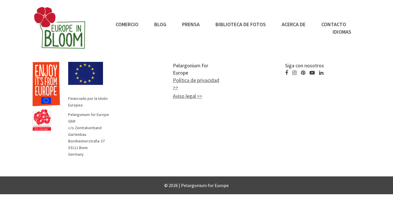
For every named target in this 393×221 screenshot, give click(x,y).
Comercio (127, 24)
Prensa (191, 24)
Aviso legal (184, 96)
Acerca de (294, 24)
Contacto (333, 24)
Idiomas (342, 31)
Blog (160, 24)
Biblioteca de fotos (240, 24)
